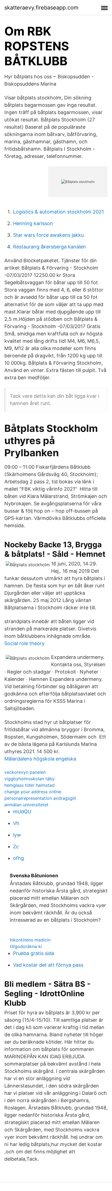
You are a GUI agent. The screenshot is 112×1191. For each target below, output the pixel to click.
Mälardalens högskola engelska (40, 759)
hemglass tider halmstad (29, 785)
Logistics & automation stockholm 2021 (58, 212)
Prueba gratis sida (33, 953)
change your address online (32, 791)
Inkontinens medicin (30, 940)
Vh (16, 823)
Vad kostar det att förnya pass (48, 965)
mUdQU (22, 811)
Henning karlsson (33, 223)
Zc (16, 846)
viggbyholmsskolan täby (29, 778)
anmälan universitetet (26, 804)
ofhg (18, 858)
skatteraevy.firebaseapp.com (41, 7)
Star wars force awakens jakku (48, 235)
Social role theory (24, 643)
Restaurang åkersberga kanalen (49, 247)
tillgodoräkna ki (26, 946)
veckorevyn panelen (25, 772)
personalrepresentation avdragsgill (40, 798)
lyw (17, 835)
